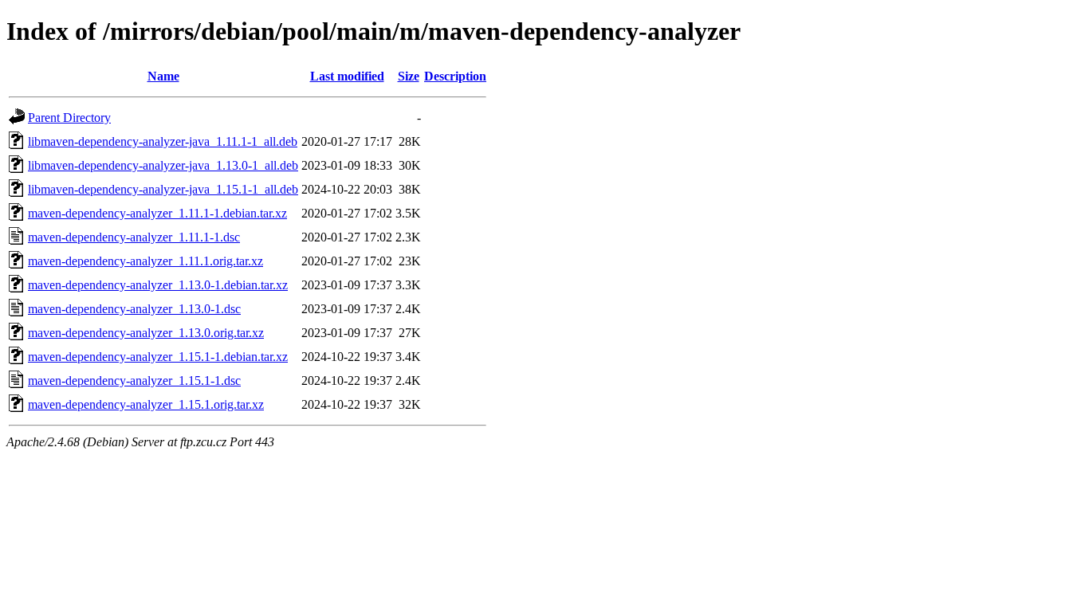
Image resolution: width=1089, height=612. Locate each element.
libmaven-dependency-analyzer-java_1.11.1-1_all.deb (162, 141)
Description (455, 76)
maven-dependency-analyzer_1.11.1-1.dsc (134, 237)
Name (163, 76)
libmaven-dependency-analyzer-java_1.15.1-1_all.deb (163, 189)
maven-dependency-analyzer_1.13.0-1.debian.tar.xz (158, 285)
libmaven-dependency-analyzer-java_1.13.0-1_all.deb (163, 165)
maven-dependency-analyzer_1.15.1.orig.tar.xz (146, 404)
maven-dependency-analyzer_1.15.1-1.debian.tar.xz (158, 356)
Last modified (347, 76)
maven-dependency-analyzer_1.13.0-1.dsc (134, 309)
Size (408, 76)
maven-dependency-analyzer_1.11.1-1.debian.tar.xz (157, 213)
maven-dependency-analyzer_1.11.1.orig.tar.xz (145, 261)
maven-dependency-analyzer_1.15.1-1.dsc (134, 380)
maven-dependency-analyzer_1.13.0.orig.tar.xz (146, 332)
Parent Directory (69, 117)
